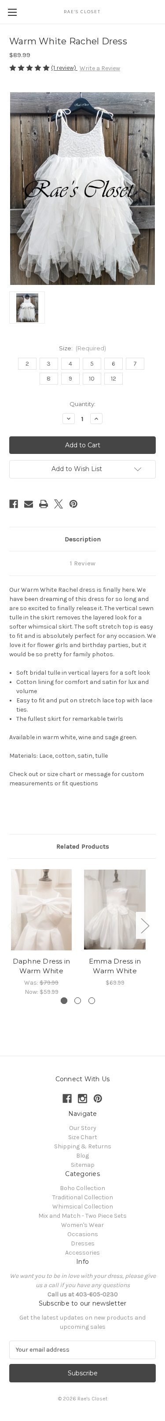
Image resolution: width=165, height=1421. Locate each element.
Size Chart (82, 1137)
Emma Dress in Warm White (115, 966)
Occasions (82, 1234)
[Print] (43, 504)
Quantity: (82, 403)
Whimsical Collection (82, 1206)
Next (145, 925)
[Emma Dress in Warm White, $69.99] (115, 909)
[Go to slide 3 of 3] (91, 1000)
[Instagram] (82, 1098)
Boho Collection (82, 1188)
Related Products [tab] (82, 846)
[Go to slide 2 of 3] (77, 1000)
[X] (58, 504)
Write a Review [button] (100, 68)
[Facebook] (13, 504)
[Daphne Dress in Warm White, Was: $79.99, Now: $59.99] (41, 909)
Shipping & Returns (82, 1146)
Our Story (82, 1128)
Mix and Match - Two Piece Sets (82, 1216)
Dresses (83, 1243)
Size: (82, 348)
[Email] (28, 504)
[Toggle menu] (12, 12)
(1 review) (64, 68)
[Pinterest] (73, 504)
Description (83, 539)
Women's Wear (82, 1225)
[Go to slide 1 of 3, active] (64, 1000)
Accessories (82, 1252)
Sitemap (83, 1165)
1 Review (82, 563)
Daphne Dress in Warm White (41, 966)
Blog (82, 1155)
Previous (11, 925)
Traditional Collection (82, 1197)
